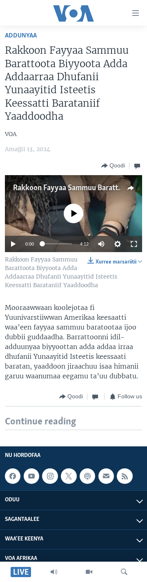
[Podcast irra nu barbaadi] (87, 476)
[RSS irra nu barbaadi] (124, 476)
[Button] (113, 166)
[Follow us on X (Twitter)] (68, 476)
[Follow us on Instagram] (50, 476)
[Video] (89, 572)
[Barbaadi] (124, 572)
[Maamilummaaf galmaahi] (106, 476)
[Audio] (54, 572)
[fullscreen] (134, 244)
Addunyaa (21, 35)
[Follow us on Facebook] (12, 476)
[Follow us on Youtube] (31, 476)
